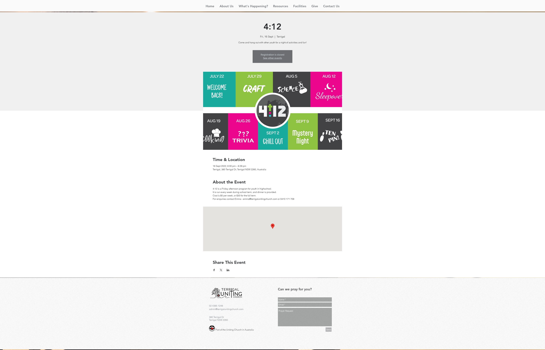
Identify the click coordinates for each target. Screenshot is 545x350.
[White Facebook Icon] (205, 348)
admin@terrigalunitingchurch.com (226, 309)
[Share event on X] (221, 270)
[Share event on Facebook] (214, 270)
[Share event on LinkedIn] (228, 270)
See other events (272, 58)
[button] (226, 5)
